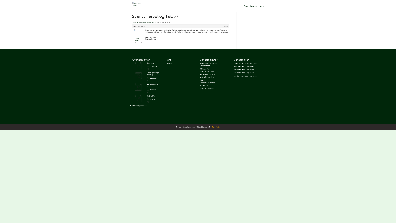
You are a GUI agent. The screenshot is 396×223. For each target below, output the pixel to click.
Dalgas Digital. (215, 127)
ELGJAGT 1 (151, 96)
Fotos (246, 6)
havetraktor (204, 86)
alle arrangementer (139, 106)
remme (202, 80)
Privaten (143, 22)
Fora (138, 22)
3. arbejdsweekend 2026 (208, 63)
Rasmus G (150, 63)
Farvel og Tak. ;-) (151, 22)
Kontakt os (253, 6)
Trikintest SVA (204, 69)
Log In (262, 6)
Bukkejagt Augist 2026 (207, 74)
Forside (134, 22)
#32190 (226, 26)
